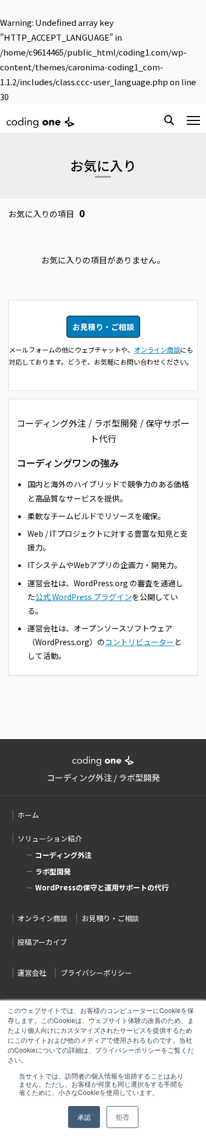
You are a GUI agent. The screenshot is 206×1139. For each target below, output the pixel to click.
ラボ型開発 (53, 871)
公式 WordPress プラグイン (83, 596)
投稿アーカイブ (42, 942)
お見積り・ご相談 (103, 326)
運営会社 (32, 972)
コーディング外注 (63, 855)
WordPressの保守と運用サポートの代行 (102, 887)
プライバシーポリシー (96, 972)
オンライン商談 (157, 350)
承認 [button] (84, 1116)
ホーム (28, 815)
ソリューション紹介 (50, 838)
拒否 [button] (122, 1116)
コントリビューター (139, 641)
